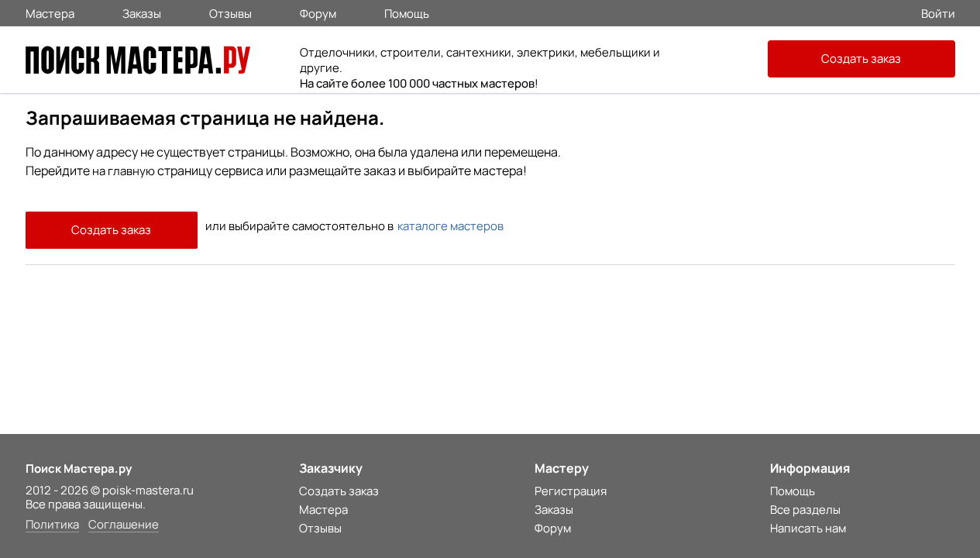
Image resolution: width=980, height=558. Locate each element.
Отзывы (230, 12)
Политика (52, 525)
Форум (318, 12)
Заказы (141, 12)
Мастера (50, 12)
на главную (123, 171)
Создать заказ (861, 58)
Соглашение (123, 525)
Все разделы (805, 509)
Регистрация (571, 491)
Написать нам (808, 528)
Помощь (406, 12)
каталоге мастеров (450, 226)
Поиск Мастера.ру (79, 468)
